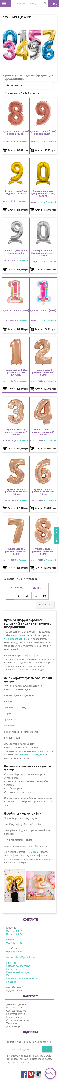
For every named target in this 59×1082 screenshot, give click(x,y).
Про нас (11, 963)
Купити (11, 150)
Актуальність (28, 85)
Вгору (45, 605)
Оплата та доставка (18, 966)
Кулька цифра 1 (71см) (16, 310)
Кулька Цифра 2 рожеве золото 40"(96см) (43, 372)
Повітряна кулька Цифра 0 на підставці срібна (43, 253)
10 (44, 596)
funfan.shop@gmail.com (21, 957)
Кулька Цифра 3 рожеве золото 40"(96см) (16, 432)
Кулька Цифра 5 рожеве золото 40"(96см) (16, 491)
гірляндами (37, 754)
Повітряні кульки (16, 1013)
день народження (14, 638)
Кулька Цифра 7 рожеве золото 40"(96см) (16, 551)
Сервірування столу (17, 1020)
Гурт (9, 975)
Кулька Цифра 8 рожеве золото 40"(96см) (43, 551)
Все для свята (14, 1007)
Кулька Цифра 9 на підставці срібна (16, 251)
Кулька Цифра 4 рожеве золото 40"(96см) (43, 432)
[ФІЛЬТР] (56, 541)
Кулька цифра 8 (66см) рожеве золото (16, 132)
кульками (24, 754)
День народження (16, 1004)
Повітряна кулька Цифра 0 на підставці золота (43, 193)
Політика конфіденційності (22, 978)
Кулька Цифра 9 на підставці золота (16, 192)
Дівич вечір (13, 1026)
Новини (11, 981)
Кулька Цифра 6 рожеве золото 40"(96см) (43, 491)
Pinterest (31, 1074)
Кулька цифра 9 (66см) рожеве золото (43, 132)
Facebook (24, 1074)
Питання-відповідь (17, 972)
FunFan (32, 851)
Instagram (37, 1074)
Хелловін (11, 1023)
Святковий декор (16, 1010)
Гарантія (11, 969)
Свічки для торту (16, 1016)
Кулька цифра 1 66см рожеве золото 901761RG (16, 372)
